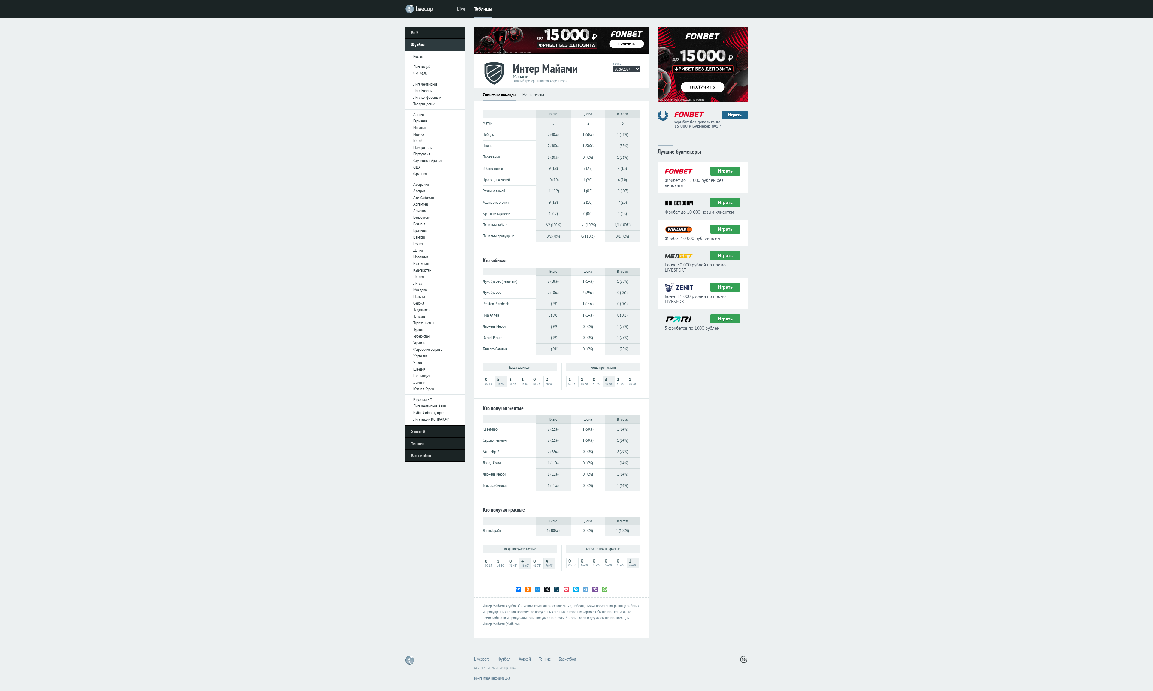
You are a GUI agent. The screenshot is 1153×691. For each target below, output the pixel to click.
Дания (418, 250)
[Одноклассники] (528, 589)
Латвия (418, 276)
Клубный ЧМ (422, 399)
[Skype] (576, 589)
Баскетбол (421, 455)
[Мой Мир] (537, 589)
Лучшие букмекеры (679, 151)
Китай (417, 140)
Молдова (420, 290)
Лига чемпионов (425, 84)
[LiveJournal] (556, 589)
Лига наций (421, 67)
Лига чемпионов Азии (429, 406)
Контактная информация (492, 678)
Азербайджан (423, 197)
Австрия (419, 191)
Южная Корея (423, 389)
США (416, 167)
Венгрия (419, 237)
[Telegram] (585, 589)
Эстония (419, 382)
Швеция (419, 369)
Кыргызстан (422, 270)
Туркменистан (423, 323)
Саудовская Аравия (427, 160)
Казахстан (421, 263)
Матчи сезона (533, 95)
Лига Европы (423, 90)
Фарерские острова (428, 349)
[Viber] (595, 589)
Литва (417, 283)
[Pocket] (566, 589)
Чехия (417, 362)
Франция (420, 173)
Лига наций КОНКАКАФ (431, 419)
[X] (547, 589)
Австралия (421, 184)
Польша (419, 296)
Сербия (418, 303)
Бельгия (419, 224)
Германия (420, 121)
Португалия (421, 154)
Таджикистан (422, 309)
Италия (418, 134)
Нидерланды (423, 147)
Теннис (418, 443)
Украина (419, 342)
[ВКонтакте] (518, 589)
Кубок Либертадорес (428, 412)
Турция (418, 329)
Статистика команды (499, 95)
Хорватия (420, 356)
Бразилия (420, 230)
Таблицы (483, 9)
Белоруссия (421, 217)
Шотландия (421, 375)
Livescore (482, 658)
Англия (418, 114)
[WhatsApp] (605, 589)
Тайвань (419, 316)
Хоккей (418, 431)
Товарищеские (424, 104)
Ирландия (420, 257)
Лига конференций (427, 97)
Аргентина (421, 204)
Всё (414, 32)
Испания (419, 127)
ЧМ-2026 (420, 73)
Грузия (418, 243)
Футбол (418, 44)
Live (461, 9)
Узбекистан (421, 336)
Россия (418, 56)
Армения (419, 210)
